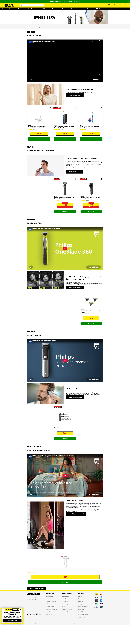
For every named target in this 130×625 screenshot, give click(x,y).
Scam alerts (49, 612)
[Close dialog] (21, 609)
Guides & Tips (65, 604)
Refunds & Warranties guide (52, 604)
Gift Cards (74, 8)
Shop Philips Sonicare (75, 95)
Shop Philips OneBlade (75, 287)
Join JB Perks (85, 8)
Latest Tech (64, 598)
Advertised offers (50, 606)
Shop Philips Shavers (75, 171)
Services (64, 8)
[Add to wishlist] (50, 108)
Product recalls (49, 614)
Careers (80, 598)
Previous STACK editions (68, 612)
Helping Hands (81, 604)
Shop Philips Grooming (75, 397)
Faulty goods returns (51, 601)
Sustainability (81, 601)
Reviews (64, 606)
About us (80, 596)
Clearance (55, 8)
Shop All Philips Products (37, 588)
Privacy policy (74, 622)
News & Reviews (97, 8)
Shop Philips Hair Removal (76, 514)
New (3, 8)
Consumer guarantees (61, 622)
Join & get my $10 (12, 620)
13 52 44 (78, 1)
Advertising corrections (51, 609)
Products (11, 8)
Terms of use (85, 622)
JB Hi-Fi (31, 622)
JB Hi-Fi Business (82, 612)
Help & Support (49, 596)
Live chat (70, 1)
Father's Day (29, 8)
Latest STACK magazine (67, 609)
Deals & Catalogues (42, 8)
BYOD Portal (81, 609)
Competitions (65, 601)
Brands (20, 8)
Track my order (49, 598)
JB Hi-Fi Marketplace (83, 614)
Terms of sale (96, 622)
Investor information (83, 606)
